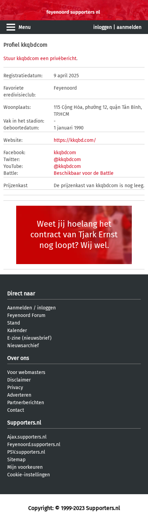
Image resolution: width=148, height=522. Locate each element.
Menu (25, 27)
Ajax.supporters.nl (26, 437)
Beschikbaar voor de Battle (84, 173)
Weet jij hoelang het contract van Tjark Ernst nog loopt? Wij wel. (74, 234)
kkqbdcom (65, 153)
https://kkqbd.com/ (75, 140)
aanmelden (129, 27)
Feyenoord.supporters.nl (33, 444)
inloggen (102, 27)
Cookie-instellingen (28, 475)
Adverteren (19, 395)
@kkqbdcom (67, 159)
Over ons (18, 358)
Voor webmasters (26, 372)
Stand (13, 323)
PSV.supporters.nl (26, 452)
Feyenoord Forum (26, 315)
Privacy (15, 387)
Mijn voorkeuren (25, 467)
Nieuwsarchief (23, 346)
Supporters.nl (24, 422)
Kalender (17, 330)
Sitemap (16, 460)
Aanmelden (19, 308)
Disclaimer (19, 380)
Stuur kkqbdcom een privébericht (39, 58)
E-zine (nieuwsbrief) (29, 338)
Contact (15, 410)
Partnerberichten (25, 403)
